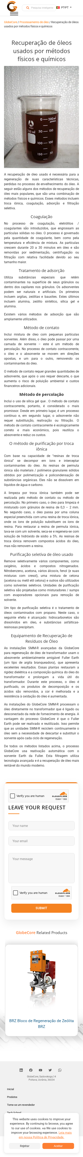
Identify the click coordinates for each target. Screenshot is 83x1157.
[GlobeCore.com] (12, 6)
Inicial (10, 1089)
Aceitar (58, 1146)
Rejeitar (24, 1146)
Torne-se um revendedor (21, 1104)
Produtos (12, 1096)
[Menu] (14, 14)
